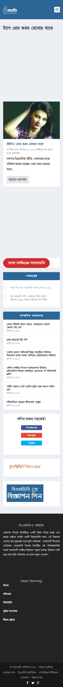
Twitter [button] (31, 443)
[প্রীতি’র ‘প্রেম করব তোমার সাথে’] (31, 120)
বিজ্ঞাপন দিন (37, 677)
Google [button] (31, 435)
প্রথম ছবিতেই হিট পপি (17, 339)
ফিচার (6, 585)
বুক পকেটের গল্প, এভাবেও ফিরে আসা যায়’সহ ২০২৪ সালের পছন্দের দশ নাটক (28, 298)
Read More (18, 180)
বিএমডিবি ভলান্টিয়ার (27, 672)
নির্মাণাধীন (16, 153)
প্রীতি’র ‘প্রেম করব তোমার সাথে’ (25, 144)
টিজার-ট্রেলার (9, 619)
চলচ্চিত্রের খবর (41, 149)
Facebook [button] (31, 427)
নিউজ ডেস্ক (13, 149)
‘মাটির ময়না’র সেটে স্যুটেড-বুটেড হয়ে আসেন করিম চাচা (30, 388)
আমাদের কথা (9, 672)
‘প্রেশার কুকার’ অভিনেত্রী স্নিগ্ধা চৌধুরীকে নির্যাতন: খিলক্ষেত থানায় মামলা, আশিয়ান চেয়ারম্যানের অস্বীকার (31, 354)
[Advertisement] (31, 64)
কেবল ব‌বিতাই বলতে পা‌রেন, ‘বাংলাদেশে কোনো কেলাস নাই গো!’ (28, 326)
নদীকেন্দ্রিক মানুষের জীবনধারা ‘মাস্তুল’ (24, 402)
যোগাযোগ (24, 677)
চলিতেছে (7, 594)
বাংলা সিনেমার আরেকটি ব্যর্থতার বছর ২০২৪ (30, 287)
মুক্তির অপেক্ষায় (10, 611)
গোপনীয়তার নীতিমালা (48, 672)
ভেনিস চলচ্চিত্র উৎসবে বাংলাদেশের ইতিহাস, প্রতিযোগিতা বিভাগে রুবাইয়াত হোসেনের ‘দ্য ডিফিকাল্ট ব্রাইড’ (31, 371)
